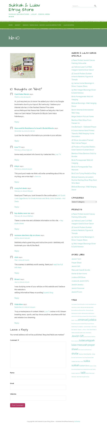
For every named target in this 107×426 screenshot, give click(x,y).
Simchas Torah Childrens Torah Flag (79, 357)
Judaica (82, 340)
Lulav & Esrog (68, 25)
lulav (74, 344)
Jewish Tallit (76, 259)
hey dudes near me (22, 213)
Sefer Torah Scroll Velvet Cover (84, 349)
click (16, 257)
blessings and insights (76, 313)
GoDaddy (77, 421)
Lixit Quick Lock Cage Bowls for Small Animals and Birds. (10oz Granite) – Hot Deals (39, 198)
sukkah (75, 365)
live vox (38, 176)
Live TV (17, 147)
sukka (86, 361)
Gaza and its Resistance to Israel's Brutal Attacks (34, 128)
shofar (74, 353)
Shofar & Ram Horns (79, 274)
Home (11, 25)
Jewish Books (88, 332)
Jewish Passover (77, 288)
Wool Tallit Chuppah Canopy (83, 376)
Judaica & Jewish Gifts (80, 281)
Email (12, 383)
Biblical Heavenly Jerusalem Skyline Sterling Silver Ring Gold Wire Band (84, 180)
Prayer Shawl (76, 263)
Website (13, 394)
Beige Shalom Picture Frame (82, 116)
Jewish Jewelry (77, 285)
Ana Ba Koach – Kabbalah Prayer (83, 127)
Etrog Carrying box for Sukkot (77, 323)
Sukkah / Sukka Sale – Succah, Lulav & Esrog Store (42, 25)
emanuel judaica (87, 319)
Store (79, 361)
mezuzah (82, 344)
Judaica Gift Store (78, 277)
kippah (91, 340)
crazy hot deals (20, 188)
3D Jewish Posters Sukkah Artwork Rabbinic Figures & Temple (82, 77)
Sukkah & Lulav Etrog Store (24, 7)
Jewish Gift (75, 266)
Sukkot (17, 25)
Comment (14, 340)
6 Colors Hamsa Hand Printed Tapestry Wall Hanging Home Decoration (82, 133)
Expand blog (48, 293)
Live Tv (47, 312)
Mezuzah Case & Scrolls (80, 270)
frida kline (18, 304)
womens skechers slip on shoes (27, 235)
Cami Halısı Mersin (21, 94)
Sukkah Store (84, 366)
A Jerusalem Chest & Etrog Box (78, 304)
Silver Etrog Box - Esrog (89, 354)
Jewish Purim (76, 292)
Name (12, 373)
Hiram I (17, 279)
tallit (83, 372)
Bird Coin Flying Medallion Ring (83, 173)
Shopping (81, 354)
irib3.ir (16, 166)
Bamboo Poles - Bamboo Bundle (86, 310)
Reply (16, 122)
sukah (81, 361)
